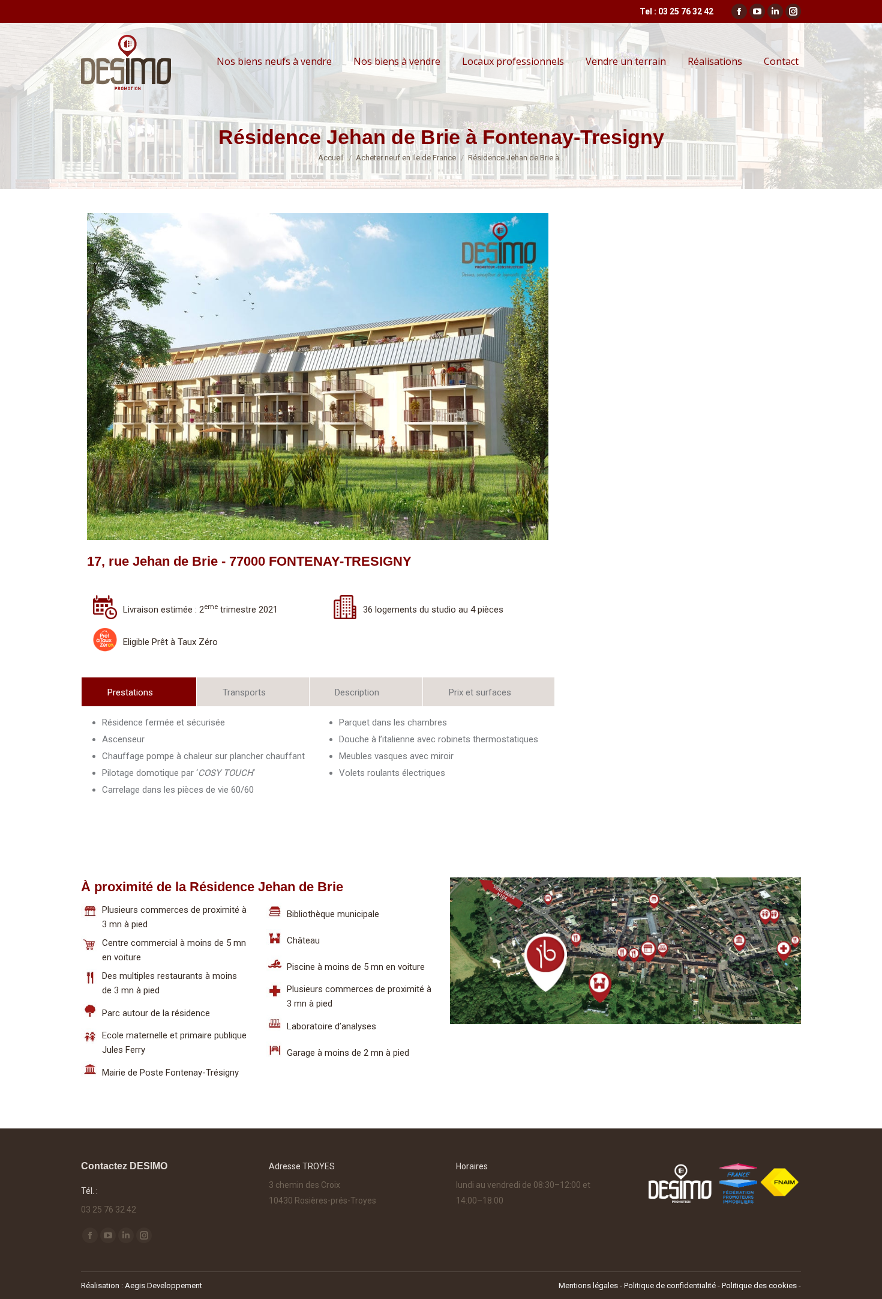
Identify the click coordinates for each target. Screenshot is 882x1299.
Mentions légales (588, 1285)
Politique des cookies (759, 1285)
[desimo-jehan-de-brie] (284, 376)
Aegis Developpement (163, 1285)
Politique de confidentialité (671, 1285)
